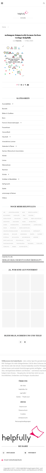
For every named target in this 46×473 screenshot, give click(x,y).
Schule (4, 174)
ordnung (6, 234)
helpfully (19, 41)
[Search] (44, 3)
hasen (24, 221)
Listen (4, 160)
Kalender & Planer (8, 146)
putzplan (6, 237)
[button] (13, 104)
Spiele (4, 188)
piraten (32, 234)
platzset (39, 234)
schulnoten (15, 237)
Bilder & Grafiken (7, 113)
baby (23, 212)
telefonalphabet (8, 243)
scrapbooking (26, 237)
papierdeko (23, 234)
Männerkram (6, 165)
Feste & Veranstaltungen (10, 123)
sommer (35, 237)
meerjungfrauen (24, 227)
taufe (28, 240)
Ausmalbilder (6, 104)
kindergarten (14, 224)
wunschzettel (23, 246)
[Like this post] (18, 85)
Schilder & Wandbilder (9, 179)
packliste (14, 234)
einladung (17, 218)
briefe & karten (32, 212)
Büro (3, 118)
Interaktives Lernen (8, 141)
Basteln (4, 108)
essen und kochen (36, 218)
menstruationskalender (10, 231)
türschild (6, 246)
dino (24, 215)
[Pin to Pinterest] (21, 85)
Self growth (6, 184)
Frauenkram (6, 127)
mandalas (13, 227)
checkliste (16, 215)
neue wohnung (25, 231)
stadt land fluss (8, 240)
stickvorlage (20, 240)
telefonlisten (20, 243)
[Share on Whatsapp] (23, 85)
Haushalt (5, 137)
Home (4, 27)
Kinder (4, 155)
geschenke (6, 221)
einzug (26, 218)
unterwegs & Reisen (9, 193)
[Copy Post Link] (25, 85)
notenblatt (36, 231)
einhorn (30, 215)
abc (4, 212)
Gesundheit (6, 132)
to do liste (39, 243)
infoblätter (32, 221)
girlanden (16, 221)
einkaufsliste (7, 218)
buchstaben (6, 215)
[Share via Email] (28, 85)
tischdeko (30, 243)
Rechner (5, 170)
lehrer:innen (37, 224)
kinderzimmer (26, 224)
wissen (14, 246)
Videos (4, 198)
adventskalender (14, 212)
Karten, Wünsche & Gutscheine (13, 151)
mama (5, 227)
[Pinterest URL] (9, 283)
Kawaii (5, 224)
